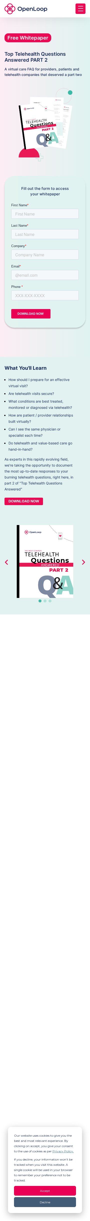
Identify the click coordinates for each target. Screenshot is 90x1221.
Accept (45, 1191)
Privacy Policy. (63, 1151)
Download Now (23, 501)
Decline (45, 1202)
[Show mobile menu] (81, 8)
